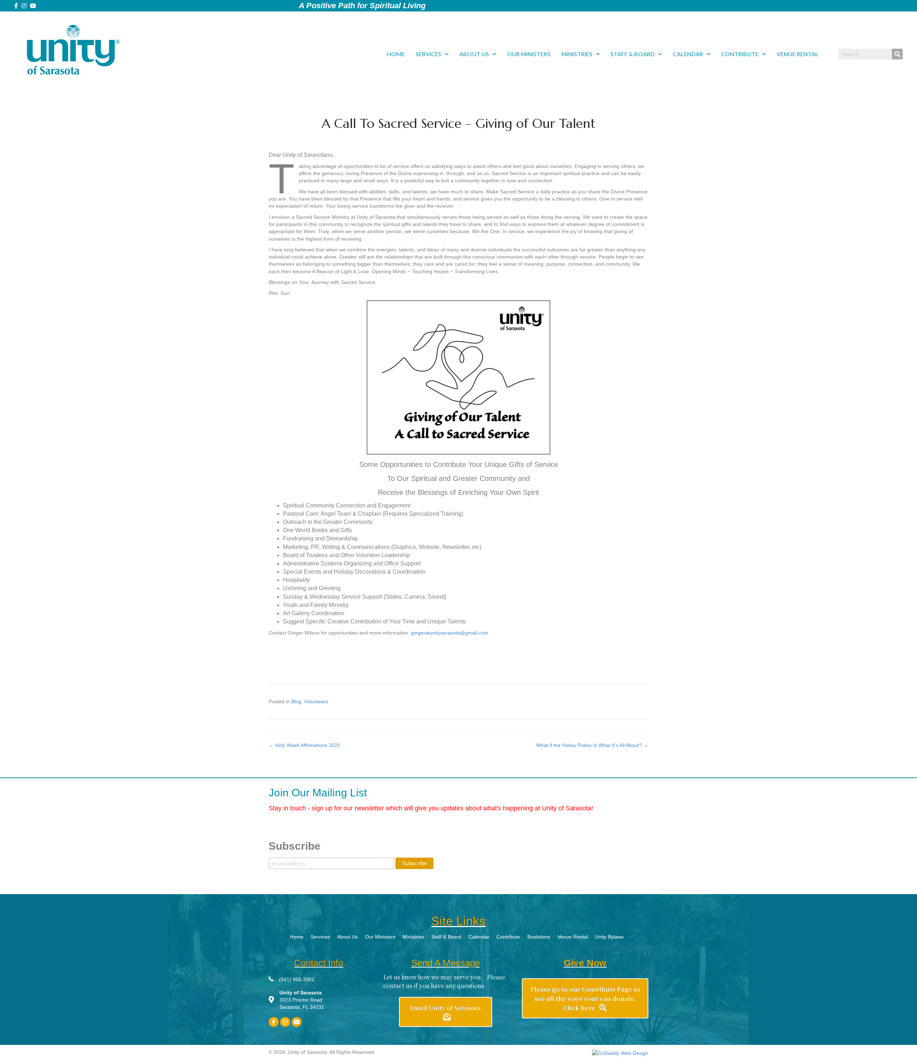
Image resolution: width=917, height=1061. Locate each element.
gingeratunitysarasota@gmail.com (449, 633)
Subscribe (295, 846)
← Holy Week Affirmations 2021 (304, 745)
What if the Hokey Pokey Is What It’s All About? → (592, 745)
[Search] (897, 54)
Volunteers (316, 701)
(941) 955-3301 (297, 979)
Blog (296, 701)
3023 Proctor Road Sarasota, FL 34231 (301, 1000)
